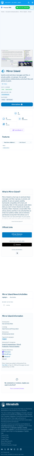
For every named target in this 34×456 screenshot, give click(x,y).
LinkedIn (11, 429)
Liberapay (20, 431)
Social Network (5, 94)
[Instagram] (17, 449)
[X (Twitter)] (5, 449)
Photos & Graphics (14, 346)
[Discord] (2, 449)
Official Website (17, 234)
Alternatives (16, 104)
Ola (13, 413)
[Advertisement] (17, 31)
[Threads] (14, 449)
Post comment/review (17, 388)
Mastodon (7, 352)
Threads (24, 427)
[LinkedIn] (21, 449)
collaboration (6, 148)
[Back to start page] (2, 2)
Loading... (8, 305)
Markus (18, 413)
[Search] (28, 2)
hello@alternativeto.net (8, 426)
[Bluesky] (11, 449)
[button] (4, 84)
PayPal (26, 431)
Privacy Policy (5, 437)
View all (4, 359)
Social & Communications (9, 344)
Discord (21, 426)
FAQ (2, 433)
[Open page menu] (32, 2)
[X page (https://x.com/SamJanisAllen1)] (17, 253)
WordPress (7, 354)
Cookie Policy (4, 439)
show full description (17, 221)
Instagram (4, 429)
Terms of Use (4, 435)
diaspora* (7, 356)
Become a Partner (6, 443)
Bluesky (19, 427)
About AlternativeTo (6, 441)
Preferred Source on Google (9, 445)
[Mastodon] (8, 449)
